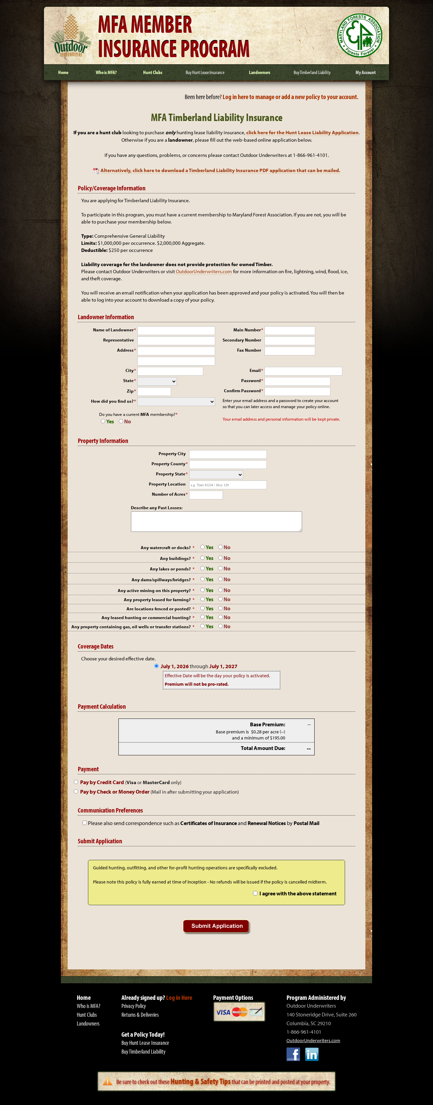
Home (84, 997)
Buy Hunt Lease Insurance (145, 1043)
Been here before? (272, 96)
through (199, 666)
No (127, 421)
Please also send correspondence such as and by (203, 823)
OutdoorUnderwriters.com (204, 271)
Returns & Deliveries (140, 1014)
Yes (110, 421)
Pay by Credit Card (130, 782)
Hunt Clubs (87, 1014)
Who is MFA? (88, 1006)
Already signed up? (156, 997)
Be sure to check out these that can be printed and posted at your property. (223, 1081)
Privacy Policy (133, 1006)
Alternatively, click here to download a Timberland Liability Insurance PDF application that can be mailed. (220, 170)
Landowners (88, 1023)
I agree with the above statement (298, 893)
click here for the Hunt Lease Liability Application (302, 132)
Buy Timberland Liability (143, 1051)
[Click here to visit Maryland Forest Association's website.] (359, 55)
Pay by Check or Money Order (159, 791)
